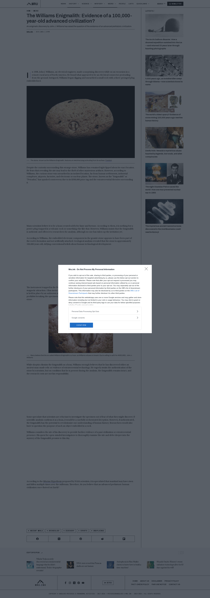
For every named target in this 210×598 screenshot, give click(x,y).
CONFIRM (81, 325)
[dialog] (105, 299)
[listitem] (105, 311)
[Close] (147, 269)
